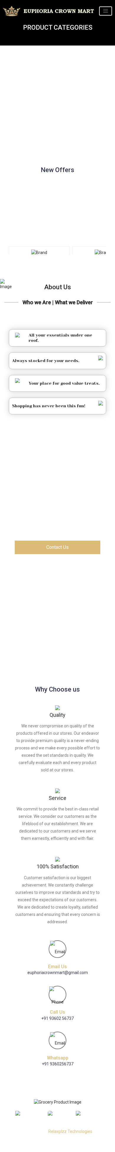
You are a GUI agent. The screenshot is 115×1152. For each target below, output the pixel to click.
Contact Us (57, 547)
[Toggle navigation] (105, 11)
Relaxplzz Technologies (70, 1131)
